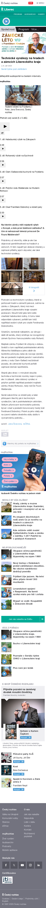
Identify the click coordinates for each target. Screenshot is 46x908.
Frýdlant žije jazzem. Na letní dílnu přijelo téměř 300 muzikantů (28, 579)
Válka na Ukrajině (10, 814)
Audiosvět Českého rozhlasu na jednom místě (21, 493)
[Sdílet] (2, 133)
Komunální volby (10, 818)
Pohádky (8, 470)
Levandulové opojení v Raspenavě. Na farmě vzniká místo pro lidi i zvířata (28, 591)
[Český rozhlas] (9, 3)
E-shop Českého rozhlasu (17, 684)
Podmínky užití (31, 899)
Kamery (41, 14)
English (5, 901)
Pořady (7, 476)
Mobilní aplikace (10, 850)
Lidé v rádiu (29, 822)
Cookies (5, 899)
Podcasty (6, 846)
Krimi (6, 465)
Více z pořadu (10, 628)
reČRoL (26, 424)
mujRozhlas (7, 452)
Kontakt (27, 829)
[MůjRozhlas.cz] (5, 82)
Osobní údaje (17, 899)
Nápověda (29, 818)
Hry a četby (9, 459)
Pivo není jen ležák (23, 668)
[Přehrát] (5, 126)
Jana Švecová (17, 109)
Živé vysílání (9, 481)
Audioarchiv (30, 14)
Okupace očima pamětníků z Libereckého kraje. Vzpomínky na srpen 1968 (27, 554)
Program (18, 14)
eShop (5, 826)
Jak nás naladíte (31, 814)
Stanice (5, 822)
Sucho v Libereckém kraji (26, 643)
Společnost (8, 29)
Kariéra (27, 826)
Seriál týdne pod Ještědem (14, 69)
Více (35, 29)
